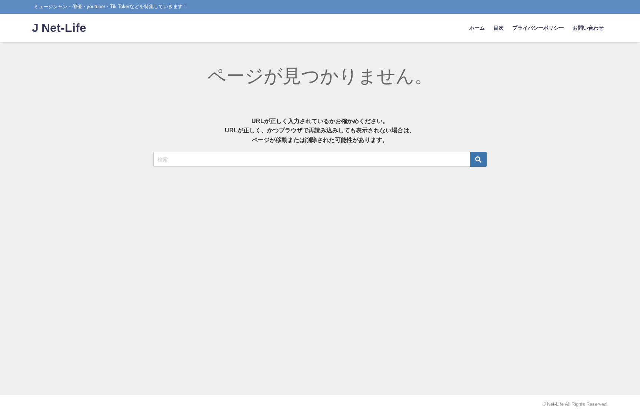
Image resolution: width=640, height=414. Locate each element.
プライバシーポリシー (538, 27)
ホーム (477, 27)
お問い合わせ (588, 27)
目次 (498, 27)
